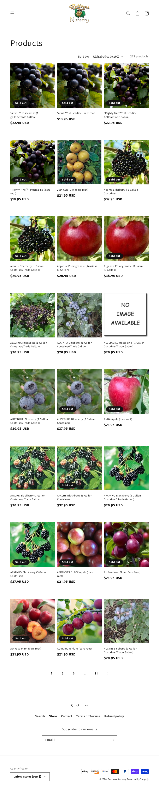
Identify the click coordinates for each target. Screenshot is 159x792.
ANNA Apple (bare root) (118, 419)
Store (53, 716)
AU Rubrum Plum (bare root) (74, 648)
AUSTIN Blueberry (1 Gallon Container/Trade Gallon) (120, 650)
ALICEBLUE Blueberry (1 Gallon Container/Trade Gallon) (29, 421)
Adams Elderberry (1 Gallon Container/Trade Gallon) (27, 268)
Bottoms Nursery (117, 779)
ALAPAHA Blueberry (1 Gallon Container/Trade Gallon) (74, 344)
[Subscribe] (112, 740)
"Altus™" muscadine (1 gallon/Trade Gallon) (24, 115)
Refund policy (114, 716)
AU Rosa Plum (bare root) (25, 648)
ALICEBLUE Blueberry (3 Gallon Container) (76, 421)
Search (40, 716)
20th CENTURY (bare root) (72, 189)
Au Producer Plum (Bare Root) (122, 572)
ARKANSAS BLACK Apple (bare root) (75, 574)
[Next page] (107, 673)
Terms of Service (88, 716)
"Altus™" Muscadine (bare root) (76, 113)
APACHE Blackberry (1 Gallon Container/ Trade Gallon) (27, 497)
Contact (66, 716)
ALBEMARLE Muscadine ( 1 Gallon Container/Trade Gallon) (124, 344)
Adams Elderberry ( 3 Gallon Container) (121, 191)
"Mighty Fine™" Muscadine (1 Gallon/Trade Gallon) (122, 115)
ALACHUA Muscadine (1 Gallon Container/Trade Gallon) (28, 344)
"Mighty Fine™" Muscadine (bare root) (30, 191)
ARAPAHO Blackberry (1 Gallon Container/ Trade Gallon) (122, 497)
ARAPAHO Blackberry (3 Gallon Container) (28, 574)
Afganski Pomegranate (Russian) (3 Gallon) (124, 268)
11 (96, 673)
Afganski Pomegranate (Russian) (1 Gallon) (77, 268)
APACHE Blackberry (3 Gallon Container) (74, 497)
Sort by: (83, 56)
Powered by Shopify (138, 779)
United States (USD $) (27, 776)
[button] (12, 13)
